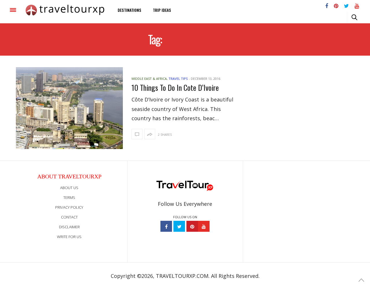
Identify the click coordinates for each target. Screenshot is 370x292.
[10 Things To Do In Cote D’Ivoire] (69, 108)
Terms (69, 197)
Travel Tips (178, 78)
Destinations (129, 10)
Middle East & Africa (149, 78)
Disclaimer (69, 226)
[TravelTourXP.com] (65, 10)
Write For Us (69, 236)
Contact (69, 217)
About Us (69, 187)
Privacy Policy (69, 207)
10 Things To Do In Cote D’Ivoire (175, 87)
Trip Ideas (162, 10)
